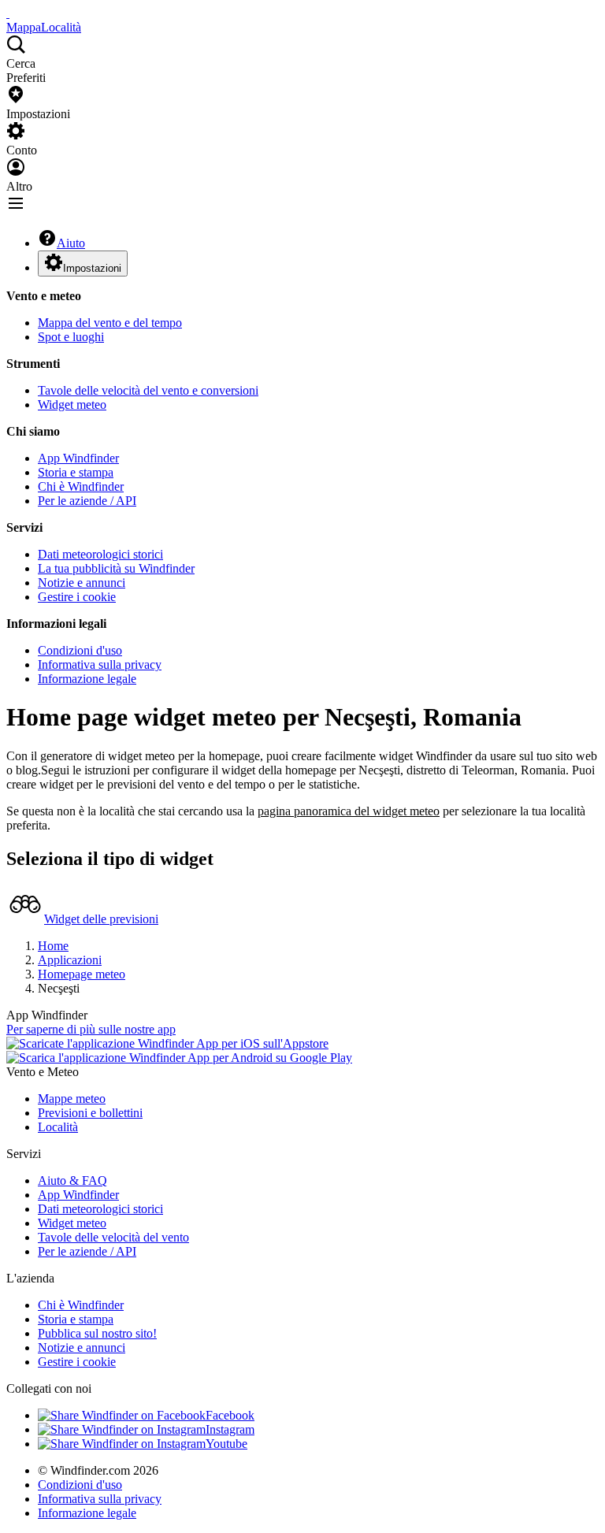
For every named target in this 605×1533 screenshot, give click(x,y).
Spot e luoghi (71, 336)
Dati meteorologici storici (100, 554)
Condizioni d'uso (80, 650)
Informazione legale (87, 678)
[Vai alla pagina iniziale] (7, 13)
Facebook (230, 1415)
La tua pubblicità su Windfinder (116, 568)
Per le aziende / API (87, 500)
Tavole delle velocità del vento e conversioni (148, 390)
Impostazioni (92, 268)
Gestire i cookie (77, 596)
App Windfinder (78, 458)
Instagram (230, 1429)
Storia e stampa (75, 472)
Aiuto (71, 243)
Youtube (226, 1443)
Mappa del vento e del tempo (110, 322)
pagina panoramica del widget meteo (349, 811)
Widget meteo (72, 404)
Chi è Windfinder (81, 486)
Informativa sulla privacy (99, 664)
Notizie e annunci (81, 582)
